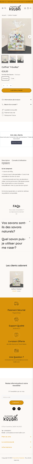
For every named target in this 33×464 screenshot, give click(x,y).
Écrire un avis (16, 142)
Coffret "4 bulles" (16, 289)
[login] (24, 8)
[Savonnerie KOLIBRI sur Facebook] (13, 408)
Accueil (4, 15)
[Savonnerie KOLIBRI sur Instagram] (19, 408)
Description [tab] (6, 160)
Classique (5, 78)
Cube (12, 78)
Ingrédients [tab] (6, 163)
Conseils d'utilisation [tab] (19, 160)
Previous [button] (3, 37)
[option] (16, 36)
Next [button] (30, 37)
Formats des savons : (11, 74)
